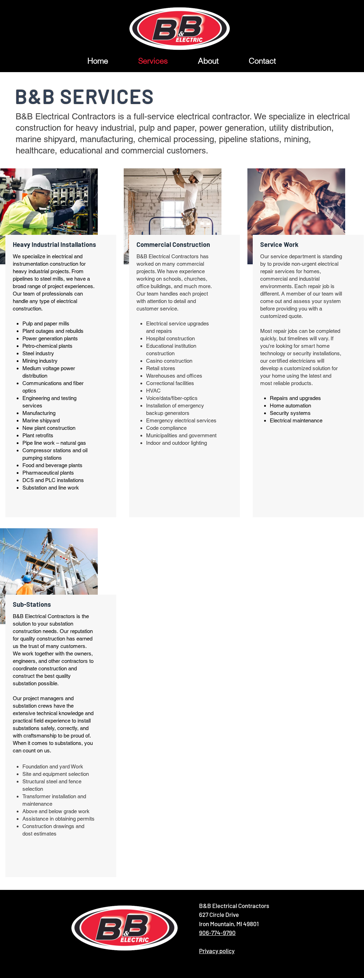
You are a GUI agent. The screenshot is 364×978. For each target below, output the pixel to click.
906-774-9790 (217, 932)
